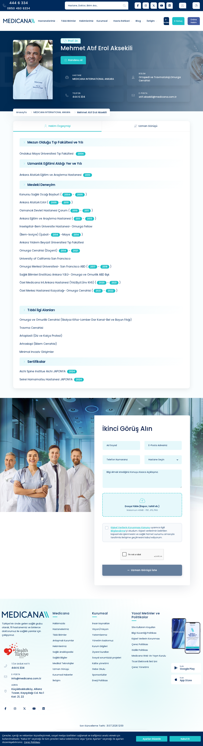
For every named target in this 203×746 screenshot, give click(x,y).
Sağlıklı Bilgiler (60, 657)
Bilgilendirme (118, 530)
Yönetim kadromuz (102, 640)
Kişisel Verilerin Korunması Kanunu (130, 527)
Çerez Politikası (32, 742)
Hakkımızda (59, 623)
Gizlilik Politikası (140, 650)
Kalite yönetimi (100, 663)
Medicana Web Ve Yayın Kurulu (149, 655)
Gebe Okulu (98, 669)
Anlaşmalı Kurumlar (63, 640)
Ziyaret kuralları (100, 652)
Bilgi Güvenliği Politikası (144, 633)
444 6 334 (78, 96)
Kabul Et (185, 738)
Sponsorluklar (99, 674)
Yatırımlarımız (99, 634)
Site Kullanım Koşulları (143, 627)
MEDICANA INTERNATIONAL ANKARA (93, 79)
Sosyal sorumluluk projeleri (106, 657)
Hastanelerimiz (61, 629)
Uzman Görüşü (61, 669)
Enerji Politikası (100, 680)
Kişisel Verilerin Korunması (146, 638)
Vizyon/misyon (100, 629)
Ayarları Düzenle (152, 738)
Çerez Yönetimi (140, 667)
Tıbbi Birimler (60, 634)
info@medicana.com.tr (26, 678)
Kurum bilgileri (100, 646)
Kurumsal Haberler (63, 674)
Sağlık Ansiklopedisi (63, 652)
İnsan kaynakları (101, 623)
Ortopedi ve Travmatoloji (154, 77)
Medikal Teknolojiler (63, 663)
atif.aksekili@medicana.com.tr (158, 96)
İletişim (56, 680)
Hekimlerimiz (60, 646)
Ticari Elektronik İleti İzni (144, 661)
